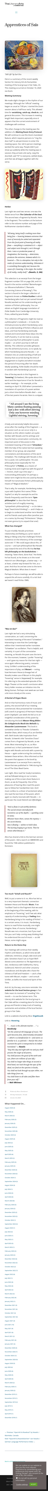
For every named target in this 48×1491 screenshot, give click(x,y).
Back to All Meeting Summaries (15, 1461)
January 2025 (9, 1166)
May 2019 (8, 1410)
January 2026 (9, 1123)
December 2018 (10, 1418)
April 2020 (8, 1379)
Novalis (25, 1095)
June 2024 (8, 1193)
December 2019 (10, 1394)
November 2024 (10, 1174)
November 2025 (10, 1131)
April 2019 (8, 1414)
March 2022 (9, 1294)
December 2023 (10, 1212)
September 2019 (10, 1402)
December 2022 (10, 1259)
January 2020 (9, 1390)
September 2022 (10, 1270)
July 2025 (8, 1143)
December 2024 (10, 1170)
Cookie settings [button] (22, 1484)
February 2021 (9, 1340)
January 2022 (9, 1301)
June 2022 (8, 1282)
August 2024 (9, 1185)
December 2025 (10, 1127)
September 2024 (10, 1181)
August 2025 (9, 1139)
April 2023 (8, 1243)
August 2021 (9, 1321)
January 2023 (9, 1255)
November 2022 (10, 1263)
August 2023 (9, 1228)
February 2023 (9, 1251)
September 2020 (10, 1359)
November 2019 (10, 1398)
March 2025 (9, 1158)
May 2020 (8, 1375)
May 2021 (8, 1328)
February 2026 (9, 1119)
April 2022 (8, 1290)
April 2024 (8, 1197)
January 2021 (9, 1344)
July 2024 (8, 1189)
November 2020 (10, 1352)
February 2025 (9, 1162)
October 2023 (9, 1220)
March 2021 (9, 1336)
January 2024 (9, 1208)
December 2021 (10, 1305)
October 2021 (9, 1313)
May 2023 (8, 1239)
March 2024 (9, 1201)
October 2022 (9, 1267)
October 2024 (9, 1178)
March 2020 (9, 1383)
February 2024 (9, 1205)
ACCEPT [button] (33, 1484)
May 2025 (8, 1150)
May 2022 (8, 1286)
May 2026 (8, 1112)
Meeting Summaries (16, 1095)
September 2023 (10, 1224)
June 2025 (8, 1147)
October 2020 (9, 1356)
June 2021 (8, 1325)
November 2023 (10, 1216)
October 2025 (9, 1135)
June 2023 (8, 1236)
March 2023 (9, 1247)
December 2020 (10, 1348)
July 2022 (8, 1278)
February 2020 (9, 1387)
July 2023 (8, 1232)
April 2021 (8, 1332)
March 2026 (9, 1116)
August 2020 (9, 1363)
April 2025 (8, 1154)
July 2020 (8, 1367)
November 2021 (10, 1309)
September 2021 (10, 1317)
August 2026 (9, 1108)
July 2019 (8, 1406)
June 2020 (8, 1371)
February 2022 (9, 1298)
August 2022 (9, 1274)
